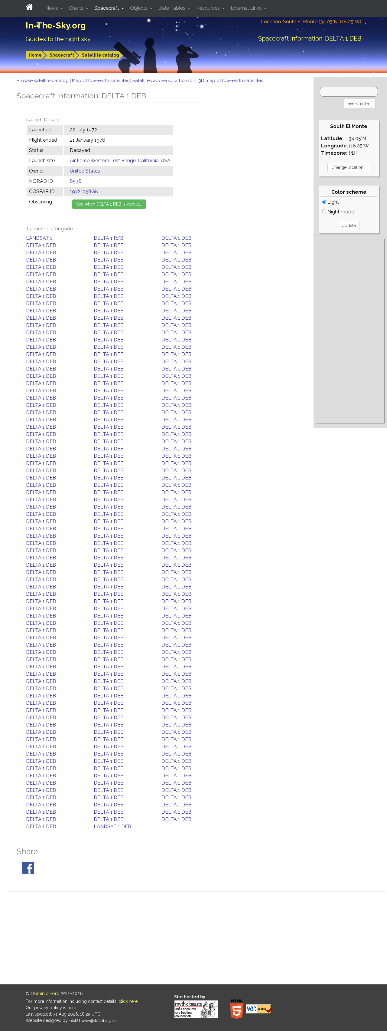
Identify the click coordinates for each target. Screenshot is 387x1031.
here (71, 1007)
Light (332, 202)
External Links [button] (247, 8)
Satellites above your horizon (164, 80)
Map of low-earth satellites (101, 80)
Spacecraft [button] (107, 8)
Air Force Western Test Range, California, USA (120, 160)
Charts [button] (77, 8)
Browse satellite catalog (43, 80)
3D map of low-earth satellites (231, 80)
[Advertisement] (350, 331)
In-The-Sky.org (56, 26)
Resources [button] (208, 8)
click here (128, 1001)
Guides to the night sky (58, 39)
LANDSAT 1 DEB (112, 826)
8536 (75, 181)
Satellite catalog (100, 55)
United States (85, 171)
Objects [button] (139, 8)
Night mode (340, 212)
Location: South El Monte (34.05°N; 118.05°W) (311, 22)
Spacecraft (62, 55)
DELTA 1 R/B (108, 238)
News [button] (52, 8)
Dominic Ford (45, 993)
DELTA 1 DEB (176, 238)
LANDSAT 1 (39, 238)
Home (35, 55)
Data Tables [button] (172, 8)
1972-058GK (84, 191)
